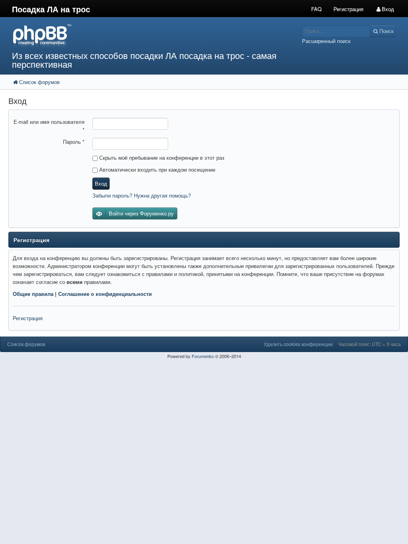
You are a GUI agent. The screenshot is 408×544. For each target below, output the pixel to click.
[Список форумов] (153, 36)
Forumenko (203, 356)
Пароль (73, 141)
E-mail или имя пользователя (49, 125)
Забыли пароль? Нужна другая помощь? (141, 195)
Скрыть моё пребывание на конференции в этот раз (161, 157)
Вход (101, 183)
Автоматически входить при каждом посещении (156, 169)
